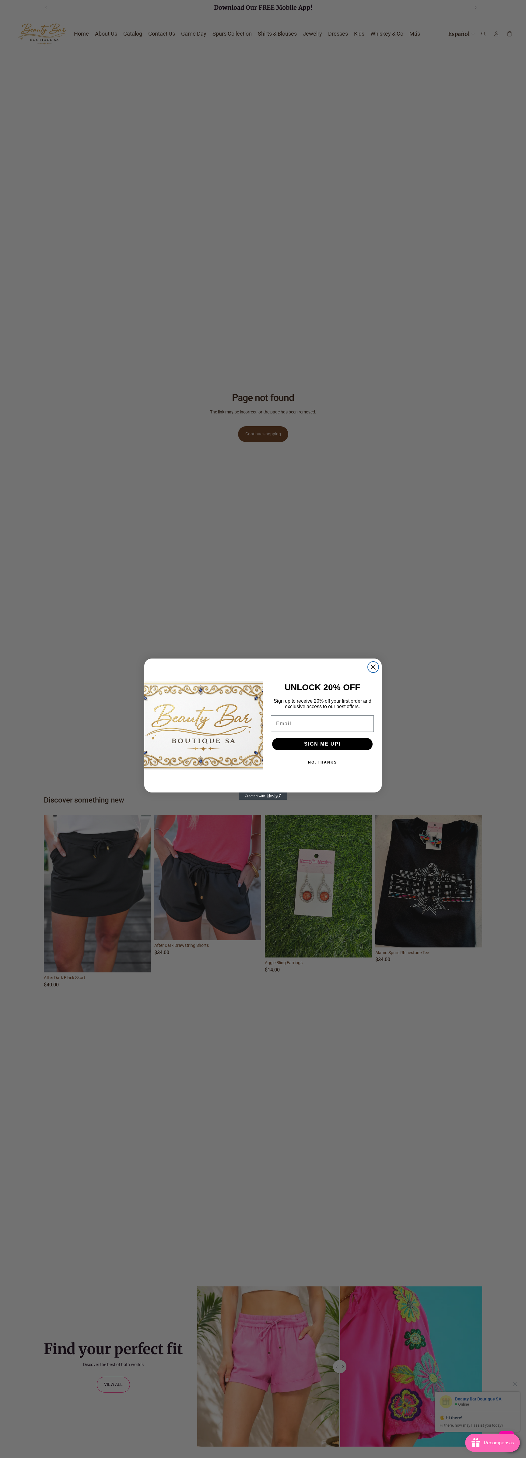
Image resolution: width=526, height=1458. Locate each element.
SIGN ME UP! (322, 744)
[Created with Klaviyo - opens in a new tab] (263, 796)
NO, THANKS (322, 762)
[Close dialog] (373, 667)
